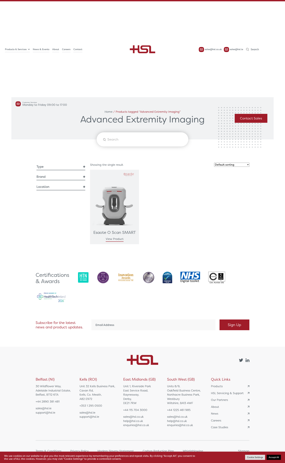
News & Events (41, 49)
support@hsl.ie (45, 412)
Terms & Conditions (48, 451)
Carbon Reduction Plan (158, 451)
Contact (77, 49)
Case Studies (219, 427)
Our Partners (219, 400)
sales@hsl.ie (236, 49)
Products (217, 386)
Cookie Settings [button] (255, 457)
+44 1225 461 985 (178, 410)
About (55, 49)
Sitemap (243, 451)
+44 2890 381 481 (48, 401)
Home (108, 111)
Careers (66, 49)
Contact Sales (251, 118)
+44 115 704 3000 (135, 410)
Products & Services (16, 49)
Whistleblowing (193, 451)
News (214, 413)
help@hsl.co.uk (133, 421)
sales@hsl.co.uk (213, 49)
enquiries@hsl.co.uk (136, 425)
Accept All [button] (274, 457)
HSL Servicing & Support (227, 393)
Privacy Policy (79, 451)
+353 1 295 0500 (90, 405)
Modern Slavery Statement (115, 451)
